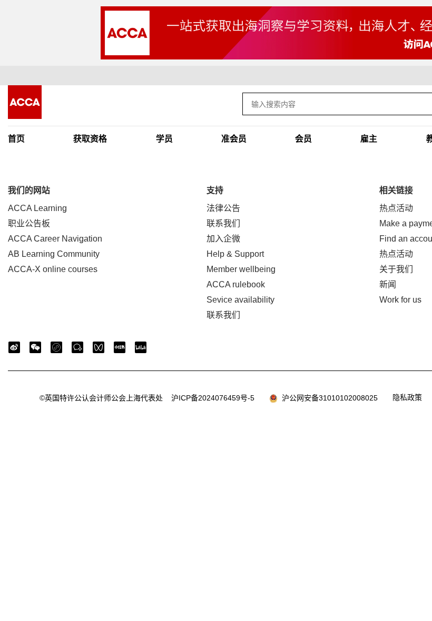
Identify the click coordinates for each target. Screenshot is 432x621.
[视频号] (98, 347)
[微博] (14, 347)
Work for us (400, 299)
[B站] (140, 347)
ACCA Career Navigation (55, 238)
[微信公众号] (35, 347)
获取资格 (90, 138)
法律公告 (223, 208)
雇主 (368, 138)
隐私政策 (407, 397)
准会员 (234, 138)
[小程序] (56, 347)
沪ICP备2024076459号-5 (147, 398)
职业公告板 (29, 223)
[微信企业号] (77, 347)
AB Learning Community (54, 253)
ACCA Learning (37, 208)
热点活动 (396, 208)
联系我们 (223, 223)
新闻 (387, 284)
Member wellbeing (241, 269)
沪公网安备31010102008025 (328, 398)
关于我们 (396, 269)
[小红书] (119, 347)
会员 (303, 138)
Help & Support (235, 253)
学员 (164, 138)
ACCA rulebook (236, 284)
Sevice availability (240, 299)
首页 (16, 138)
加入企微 (223, 238)
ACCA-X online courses (52, 269)
